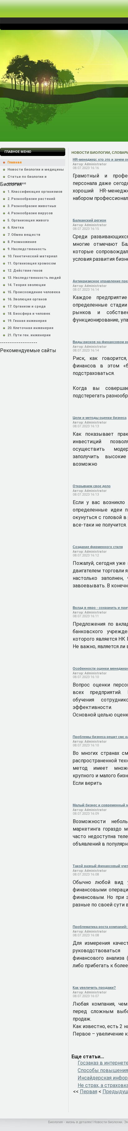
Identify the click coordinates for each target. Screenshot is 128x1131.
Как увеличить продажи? (94, 987)
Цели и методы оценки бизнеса (99, 418)
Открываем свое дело (92, 486)
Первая (88, 1092)
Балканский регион (89, 220)
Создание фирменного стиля (98, 547)
